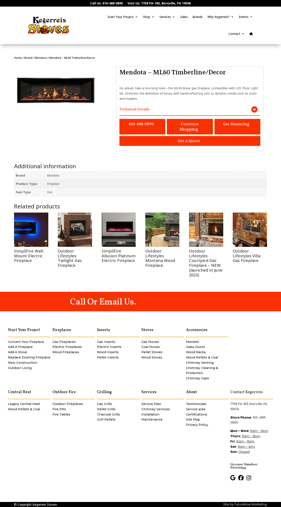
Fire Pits (59, 409)
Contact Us (159, 301)
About (191, 392)
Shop (146, 17)
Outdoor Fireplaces (67, 404)
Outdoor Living (20, 368)
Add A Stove (17, 352)
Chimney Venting (200, 363)
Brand (28, 58)
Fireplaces (61, 330)
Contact (234, 34)
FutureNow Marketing (250, 504)
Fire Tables (61, 414)
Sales (184, 17)
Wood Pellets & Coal (202, 357)
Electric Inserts (109, 347)
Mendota (41, 58)
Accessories (196, 330)
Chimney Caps (197, 378)
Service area (195, 409)
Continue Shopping (189, 127)
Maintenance (151, 419)
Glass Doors (195, 347)
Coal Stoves (150, 347)
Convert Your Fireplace (26, 342)
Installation (150, 414)
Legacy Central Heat (24, 404)
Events (244, 17)
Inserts (103, 330)
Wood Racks (196, 352)
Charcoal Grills (108, 414)
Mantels (192, 342)
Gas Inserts (106, 342)
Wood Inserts (108, 352)
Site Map (193, 419)
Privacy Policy (197, 425)
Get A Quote (189, 141)
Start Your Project (121, 17)
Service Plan (151, 404)
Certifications (196, 414)
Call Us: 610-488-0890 (106, 3)
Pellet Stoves (151, 352)
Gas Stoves (150, 342)
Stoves (147, 330)
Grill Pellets (106, 419)
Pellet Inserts (108, 357)
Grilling (104, 392)
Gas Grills (104, 404)
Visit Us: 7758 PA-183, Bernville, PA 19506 (159, 3)
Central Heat (19, 392)
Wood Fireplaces (65, 352)
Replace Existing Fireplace (29, 357)
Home (18, 58)
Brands (198, 17)
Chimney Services (155, 409)
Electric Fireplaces (67, 347)
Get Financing (236, 124)
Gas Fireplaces (64, 342)
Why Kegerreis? (218, 17)
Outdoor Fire (64, 392)
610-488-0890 (141, 124)
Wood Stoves (151, 357)
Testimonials (196, 404)
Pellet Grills (106, 409)
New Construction (22, 363)
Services (165, 17)
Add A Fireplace (20, 347)
